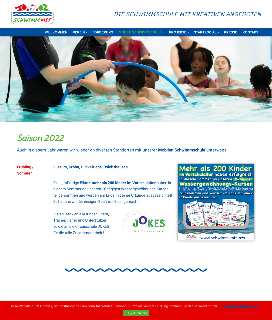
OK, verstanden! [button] (136, 313)
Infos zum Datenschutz (240, 306)
